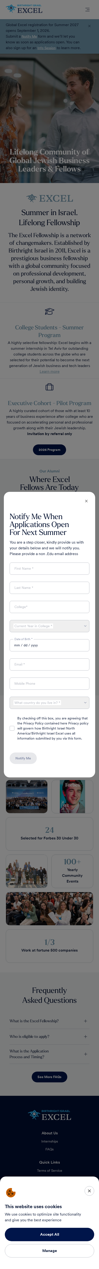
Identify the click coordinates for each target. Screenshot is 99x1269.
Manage (49, 1250)
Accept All (49, 1234)
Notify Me (23, 758)
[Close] (89, 1191)
